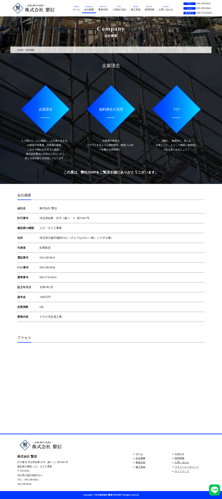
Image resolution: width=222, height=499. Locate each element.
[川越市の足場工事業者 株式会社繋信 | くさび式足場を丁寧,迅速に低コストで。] (36, 12)
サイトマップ (182, 471)
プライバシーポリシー (187, 467)
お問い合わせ (182, 462)
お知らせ (179, 454)
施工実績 (140, 467)
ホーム (139, 454)
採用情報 (179, 458)
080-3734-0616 (198, 13)
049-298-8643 (199, 3)
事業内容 (140, 462)
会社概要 (140, 458)
